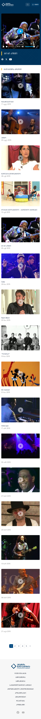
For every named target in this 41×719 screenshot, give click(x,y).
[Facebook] (2, 59)
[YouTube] (10, 59)
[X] (6, 59)
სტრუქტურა (21, 677)
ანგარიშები (20, 697)
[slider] (11, 47)
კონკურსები (20, 693)
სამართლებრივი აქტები (20, 685)
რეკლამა (20, 701)
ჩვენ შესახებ (20, 673)
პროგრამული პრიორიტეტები (20, 689)
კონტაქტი (20, 705)
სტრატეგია (20, 681)
